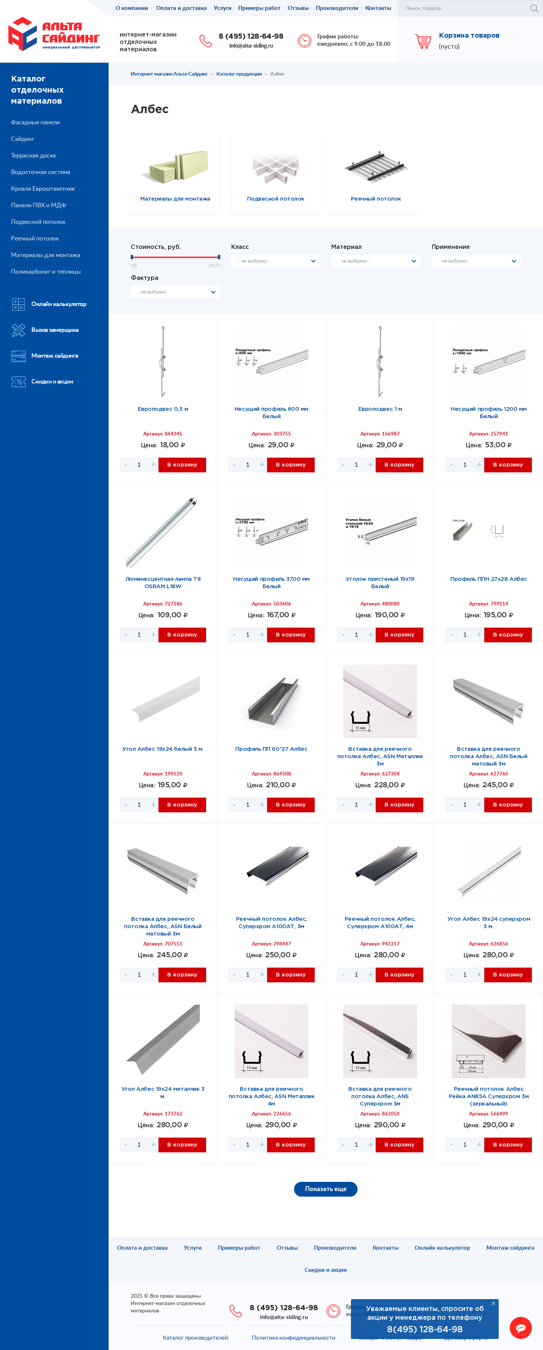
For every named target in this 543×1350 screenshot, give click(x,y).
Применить (534, 8)
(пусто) (449, 47)
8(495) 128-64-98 (425, 1329)
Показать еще (325, 1189)
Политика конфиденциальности (293, 1338)
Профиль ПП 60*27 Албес (271, 749)
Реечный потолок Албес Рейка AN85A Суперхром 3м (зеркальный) (489, 1096)
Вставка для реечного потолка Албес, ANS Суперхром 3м (379, 1096)
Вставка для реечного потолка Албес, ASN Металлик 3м (380, 756)
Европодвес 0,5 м (163, 409)
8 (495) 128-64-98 (251, 36)
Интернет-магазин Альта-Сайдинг (169, 74)
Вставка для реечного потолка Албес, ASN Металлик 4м (272, 1096)
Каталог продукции (239, 74)
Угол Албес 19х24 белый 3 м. (163, 749)
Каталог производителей (195, 1338)
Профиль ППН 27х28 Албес (488, 579)
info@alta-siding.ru (251, 46)
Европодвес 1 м (380, 409)
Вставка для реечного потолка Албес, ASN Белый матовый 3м (488, 756)
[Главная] (54, 34)
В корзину (182, 464)
